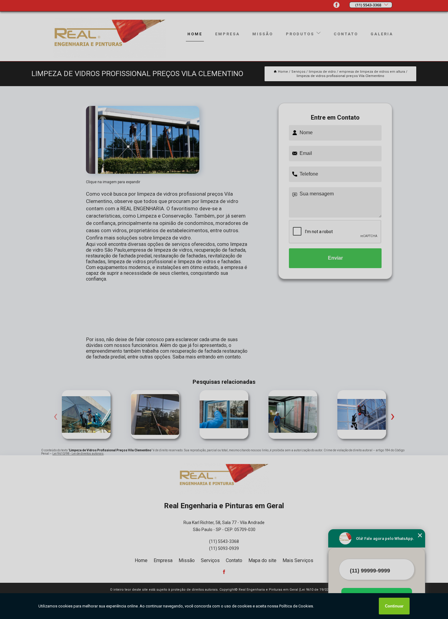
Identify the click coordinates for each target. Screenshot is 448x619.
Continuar (394, 606)
